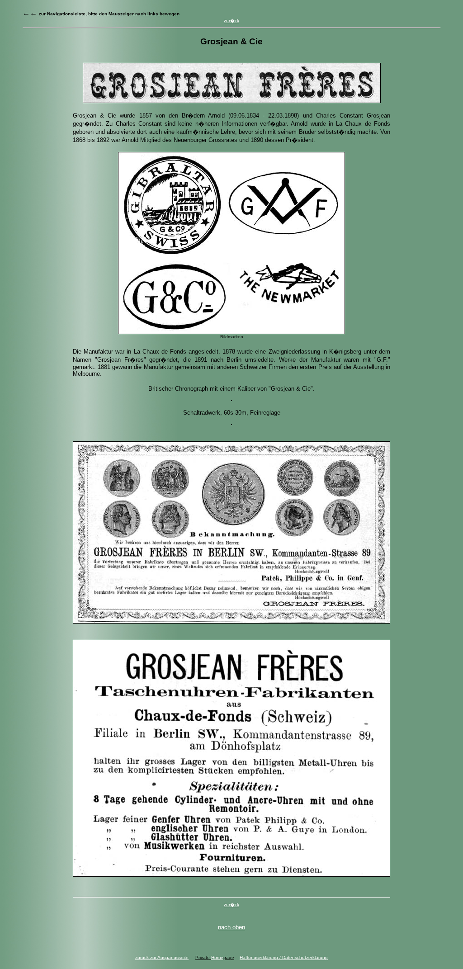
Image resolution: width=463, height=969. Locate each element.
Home (217, 957)
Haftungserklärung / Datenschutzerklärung (284, 957)
